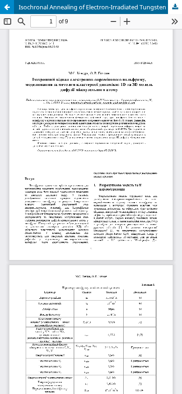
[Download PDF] (175, 7)
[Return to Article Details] (7, 7)
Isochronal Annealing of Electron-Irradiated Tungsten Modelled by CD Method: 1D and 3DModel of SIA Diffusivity (100, 7)
